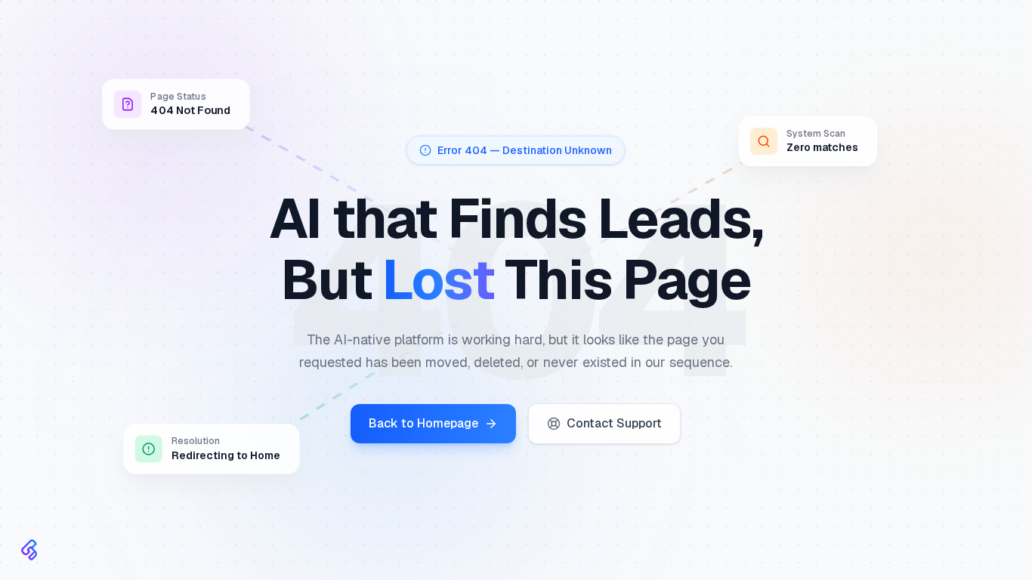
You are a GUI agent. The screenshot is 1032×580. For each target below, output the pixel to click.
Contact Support (614, 423)
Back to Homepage (423, 423)
